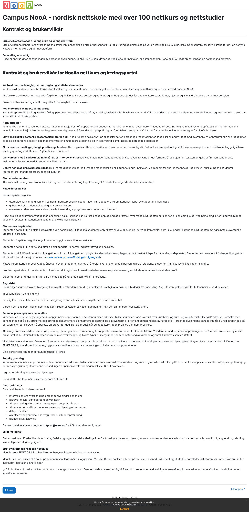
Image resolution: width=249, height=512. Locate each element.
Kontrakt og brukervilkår (124, 504)
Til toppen (237, 489)
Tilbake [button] (9, 490)
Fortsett (124, 508)
